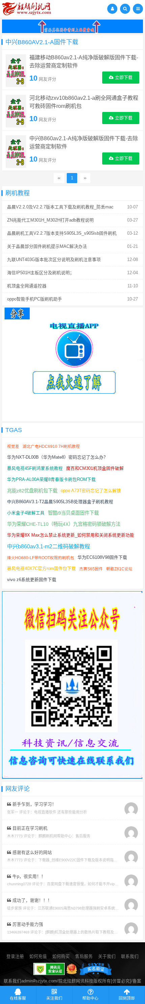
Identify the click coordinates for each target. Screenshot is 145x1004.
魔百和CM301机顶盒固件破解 (95, 468)
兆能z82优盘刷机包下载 (32, 490)
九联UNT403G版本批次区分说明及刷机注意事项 (54, 259)
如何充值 (38, 956)
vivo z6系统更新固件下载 (31, 579)
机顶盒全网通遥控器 (27, 286)
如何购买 (61, 956)
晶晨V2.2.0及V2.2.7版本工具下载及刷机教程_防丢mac (60, 207)
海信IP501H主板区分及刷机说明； (40, 272)
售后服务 (84, 956)
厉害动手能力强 (27, 924)
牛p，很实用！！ (28, 876)
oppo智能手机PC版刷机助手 (34, 299)
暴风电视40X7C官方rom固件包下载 (41, 568)
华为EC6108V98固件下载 (102, 557)
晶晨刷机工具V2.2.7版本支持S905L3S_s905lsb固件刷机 (62, 233)
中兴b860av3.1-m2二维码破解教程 (48, 546)
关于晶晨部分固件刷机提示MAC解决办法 (47, 246)
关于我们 (107, 956)
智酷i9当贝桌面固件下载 (73, 513)
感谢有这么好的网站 (31, 852)
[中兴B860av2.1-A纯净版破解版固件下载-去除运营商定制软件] (16, 151)
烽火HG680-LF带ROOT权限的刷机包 (40, 557)
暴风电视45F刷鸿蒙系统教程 (35, 468)
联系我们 (130, 956)
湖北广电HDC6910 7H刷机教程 (51, 446)
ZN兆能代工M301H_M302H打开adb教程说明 (50, 220)
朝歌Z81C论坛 (119, 569)
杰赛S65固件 (91, 569)
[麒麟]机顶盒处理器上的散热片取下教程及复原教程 (87, 932)
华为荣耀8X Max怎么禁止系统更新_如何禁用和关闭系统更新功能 (70, 535)
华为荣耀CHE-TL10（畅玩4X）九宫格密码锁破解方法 (63, 524)
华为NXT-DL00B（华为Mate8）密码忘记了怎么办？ (57, 457)
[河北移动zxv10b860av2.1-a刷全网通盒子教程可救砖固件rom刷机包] (16, 110)
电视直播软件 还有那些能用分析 (60, 812)
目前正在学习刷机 (29, 828)
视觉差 (13, 446)
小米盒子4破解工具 (26, 513)
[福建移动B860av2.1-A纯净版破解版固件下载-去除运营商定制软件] (16, 70)
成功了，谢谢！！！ (31, 900)
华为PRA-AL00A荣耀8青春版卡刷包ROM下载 (51, 479)
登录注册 (15, 956)
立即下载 (123, 77)
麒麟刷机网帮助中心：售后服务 (64, 836)
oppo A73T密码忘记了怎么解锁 (91, 490)
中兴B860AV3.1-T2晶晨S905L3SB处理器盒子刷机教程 (60, 501)
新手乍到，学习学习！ (33, 804)
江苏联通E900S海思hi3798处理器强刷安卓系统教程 (80, 908)
